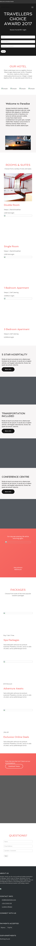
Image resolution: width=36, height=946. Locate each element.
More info (8, 369)
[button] (18, 92)
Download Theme (14, 766)
